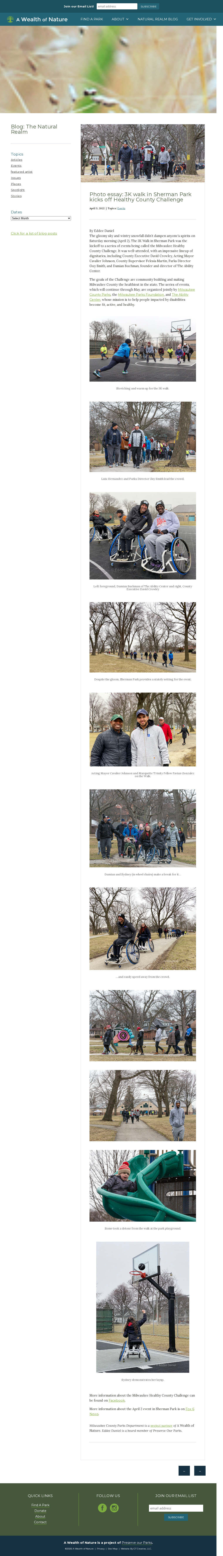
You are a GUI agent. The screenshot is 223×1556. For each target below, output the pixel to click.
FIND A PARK (92, 19)
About (40, 1516)
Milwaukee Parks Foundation (141, 295)
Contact (40, 1522)
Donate (40, 1511)
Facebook (117, 1400)
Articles (16, 159)
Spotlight (18, 190)
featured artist (22, 171)
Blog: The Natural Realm (34, 129)
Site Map (113, 1548)
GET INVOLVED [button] (199, 19)
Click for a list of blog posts (34, 233)
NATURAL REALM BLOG (158, 19)
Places (16, 184)
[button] (219, 29)
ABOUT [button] (118, 19)
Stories (16, 196)
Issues (16, 178)
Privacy (101, 1548)
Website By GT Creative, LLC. (136, 1548)
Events (16, 165)
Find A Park (40, 1505)
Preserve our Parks (137, 1543)
